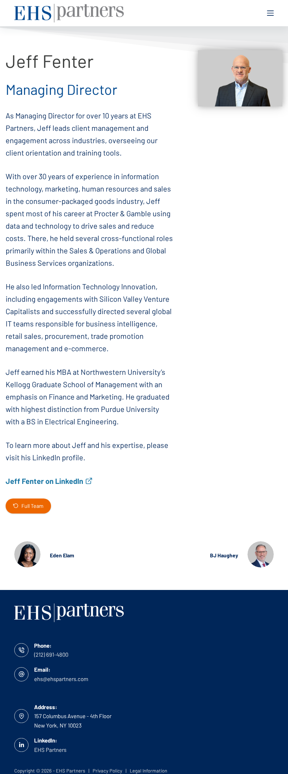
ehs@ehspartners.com (61, 678)
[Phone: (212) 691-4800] (21, 650)
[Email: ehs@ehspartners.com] (21, 674)
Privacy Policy (107, 771)
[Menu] (270, 13)
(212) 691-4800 (51, 654)
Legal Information (148, 771)
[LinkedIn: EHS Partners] (21, 745)
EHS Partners (50, 749)
